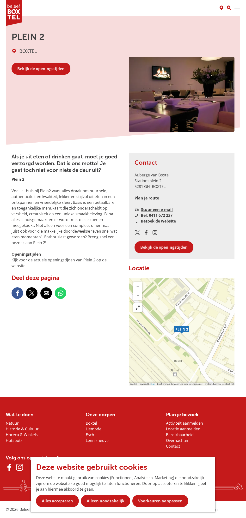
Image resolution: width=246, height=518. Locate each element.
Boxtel (91, 423)
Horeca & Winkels (22, 434)
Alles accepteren (57, 501)
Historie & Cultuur (22, 429)
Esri (153, 383)
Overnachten (178, 440)
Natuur (12, 423)
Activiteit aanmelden (184, 423)
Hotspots (14, 440)
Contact (173, 446)
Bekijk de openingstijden (41, 68)
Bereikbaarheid (180, 434)
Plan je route (147, 198)
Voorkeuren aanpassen (160, 501)
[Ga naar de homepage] (14, 13)
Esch (90, 434)
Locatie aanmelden (183, 429)
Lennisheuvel (98, 440)
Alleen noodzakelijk (105, 501)
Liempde (93, 429)
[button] (181, 332)
